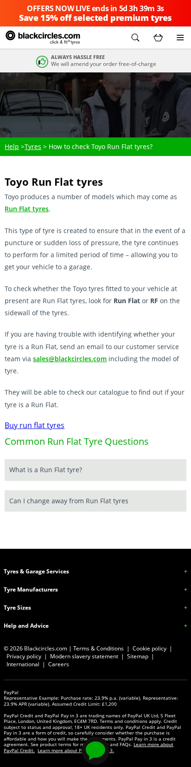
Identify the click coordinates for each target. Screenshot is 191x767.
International (22, 664)
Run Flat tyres (27, 208)
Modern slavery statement (84, 656)
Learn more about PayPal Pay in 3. (76, 750)
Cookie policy (149, 648)
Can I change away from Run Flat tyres (68, 500)
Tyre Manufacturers (31, 589)
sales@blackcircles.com (70, 358)
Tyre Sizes (17, 607)
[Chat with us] (95, 751)
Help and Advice (26, 626)
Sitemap (137, 656)
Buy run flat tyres (34, 425)
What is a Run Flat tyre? (45, 469)
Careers (58, 664)
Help (12, 146)
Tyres (33, 146)
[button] (135, 37)
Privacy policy (23, 656)
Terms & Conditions (98, 648)
